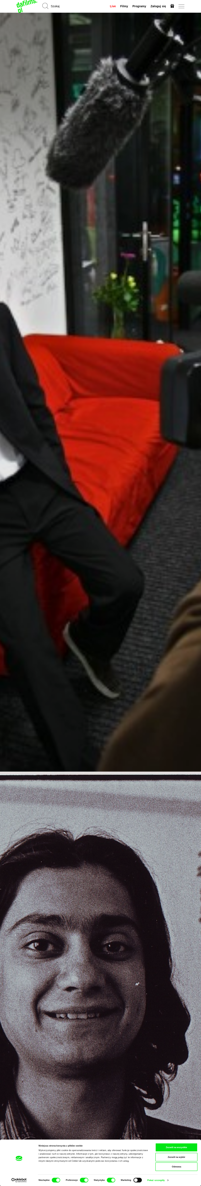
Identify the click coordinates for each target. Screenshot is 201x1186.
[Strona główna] (27, 6)
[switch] (84, 1180)
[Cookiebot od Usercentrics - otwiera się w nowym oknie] (19, 1180)
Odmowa (176, 1166)
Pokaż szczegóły (156, 1180)
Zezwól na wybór (176, 1157)
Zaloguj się (158, 6)
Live (113, 6)
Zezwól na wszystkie (176, 1147)
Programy (139, 6)
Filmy (124, 6)
